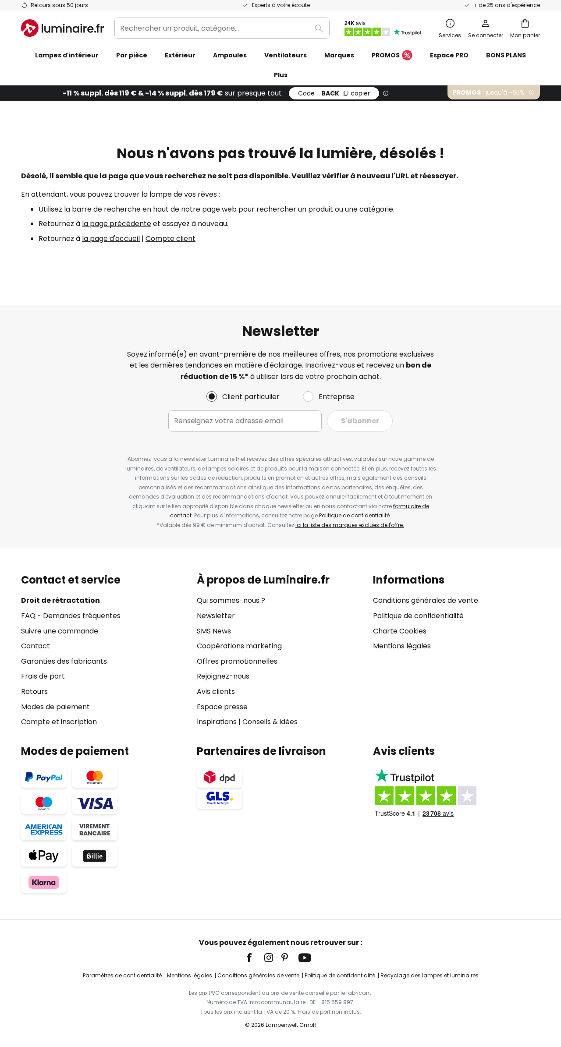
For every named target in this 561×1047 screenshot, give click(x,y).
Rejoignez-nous (223, 676)
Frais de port (43, 676)
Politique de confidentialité (354, 515)
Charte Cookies (399, 631)
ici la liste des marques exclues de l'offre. (349, 525)
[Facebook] (255, 957)
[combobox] (222, 28)
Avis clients (216, 691)
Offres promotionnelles (237, 661)
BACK (334, 93)
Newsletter (216, 616)
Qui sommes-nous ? (231, 600)
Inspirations (217, 722)
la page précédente (116, 224)
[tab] (104, 651)
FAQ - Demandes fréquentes (71, 616)
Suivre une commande (59, 631)
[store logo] (62, 28)
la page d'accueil (111, 238)
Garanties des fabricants (64, 661)
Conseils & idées (270, 722)
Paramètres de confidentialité (122, 975)
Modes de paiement (55, 707)
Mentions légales (402, 646)
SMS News (214, 631)
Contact (35, 646)
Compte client (170, 238)
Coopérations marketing (239, 646)
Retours (34, 691)
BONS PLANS (506, 55)
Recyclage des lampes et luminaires (429, 975)
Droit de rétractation (60, 600)
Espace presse (222, 707)
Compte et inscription (59, 722)
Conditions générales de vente (425, 600)
